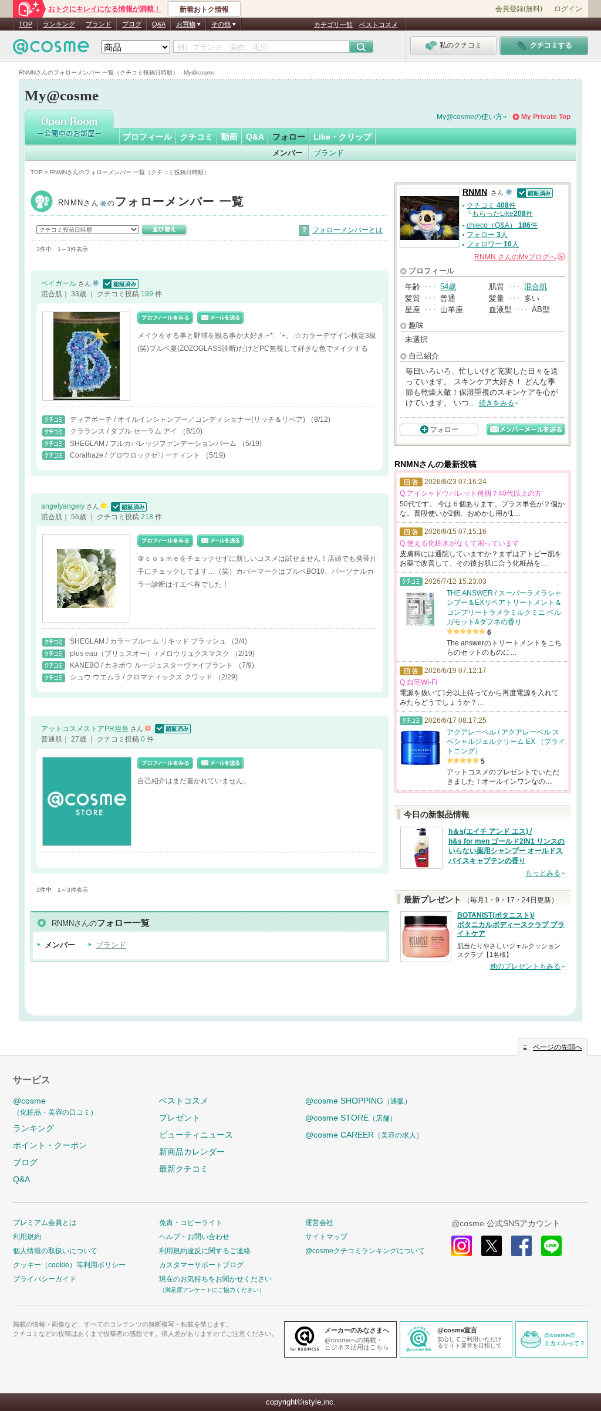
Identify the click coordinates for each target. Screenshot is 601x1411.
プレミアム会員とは (44, 1223)
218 (148, 517)
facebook (521, 1246)
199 (148, 294)
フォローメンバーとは (347, 230)
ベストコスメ (378, 24)
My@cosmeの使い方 (469, 117)
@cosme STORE (351, 1117)
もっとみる (543, 873)
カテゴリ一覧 (333, 24)
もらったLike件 (502, 213)
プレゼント (179, 1117)
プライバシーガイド (44, 1279)
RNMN (151, 202)
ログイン (568, 9)
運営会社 (319, 1223)
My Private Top (545, 117)
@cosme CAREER (364, 1134)
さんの (518, 257)
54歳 (448, 286)
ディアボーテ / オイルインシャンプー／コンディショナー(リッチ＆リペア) (188, 419)
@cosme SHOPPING (358, 1100)
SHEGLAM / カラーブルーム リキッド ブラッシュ (149, 641)
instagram (461, 1246)
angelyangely (63, 506)
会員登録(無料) (518, 9)
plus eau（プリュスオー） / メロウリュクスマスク (150, 653)
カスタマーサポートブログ (201, 1265)
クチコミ (196, 136)
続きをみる (496, 403)
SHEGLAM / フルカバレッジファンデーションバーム (154, 443)
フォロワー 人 (493, 244)
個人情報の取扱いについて (55, 1251)
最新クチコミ (183, 1168)
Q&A (159, 24)
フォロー (288, 136)
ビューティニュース (196, 1134)
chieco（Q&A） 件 (502, 225)
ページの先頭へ (557, 1047)
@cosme (55, 1106)
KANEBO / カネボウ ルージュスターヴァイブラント (152, 665)
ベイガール (59, 283)
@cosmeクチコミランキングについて (365, 1251)
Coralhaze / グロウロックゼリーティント (136, 455)
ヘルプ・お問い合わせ (194, 1237)
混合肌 (535, 286)
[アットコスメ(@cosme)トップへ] (51, 49)
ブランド (99, 24)
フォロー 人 (487, 235)
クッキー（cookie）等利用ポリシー (69, 1265)
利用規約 (27, 1237)
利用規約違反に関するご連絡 (205, 1251)
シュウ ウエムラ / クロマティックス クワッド (142, 677)
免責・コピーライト (190, 1223)
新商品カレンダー (192, 1151)
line (551, 1246)
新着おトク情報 (204, 9)
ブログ (131, 24)
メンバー (287, 152)
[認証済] (119, 283)
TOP (25, 24)
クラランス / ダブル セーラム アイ (124, 431)
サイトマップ (326, 1237)
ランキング (59, 24)
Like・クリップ (342, 136)
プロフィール (147, 136)
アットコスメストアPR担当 (85, 729)
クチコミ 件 (491, 205)
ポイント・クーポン (50, 1145)
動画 (229, 136)
